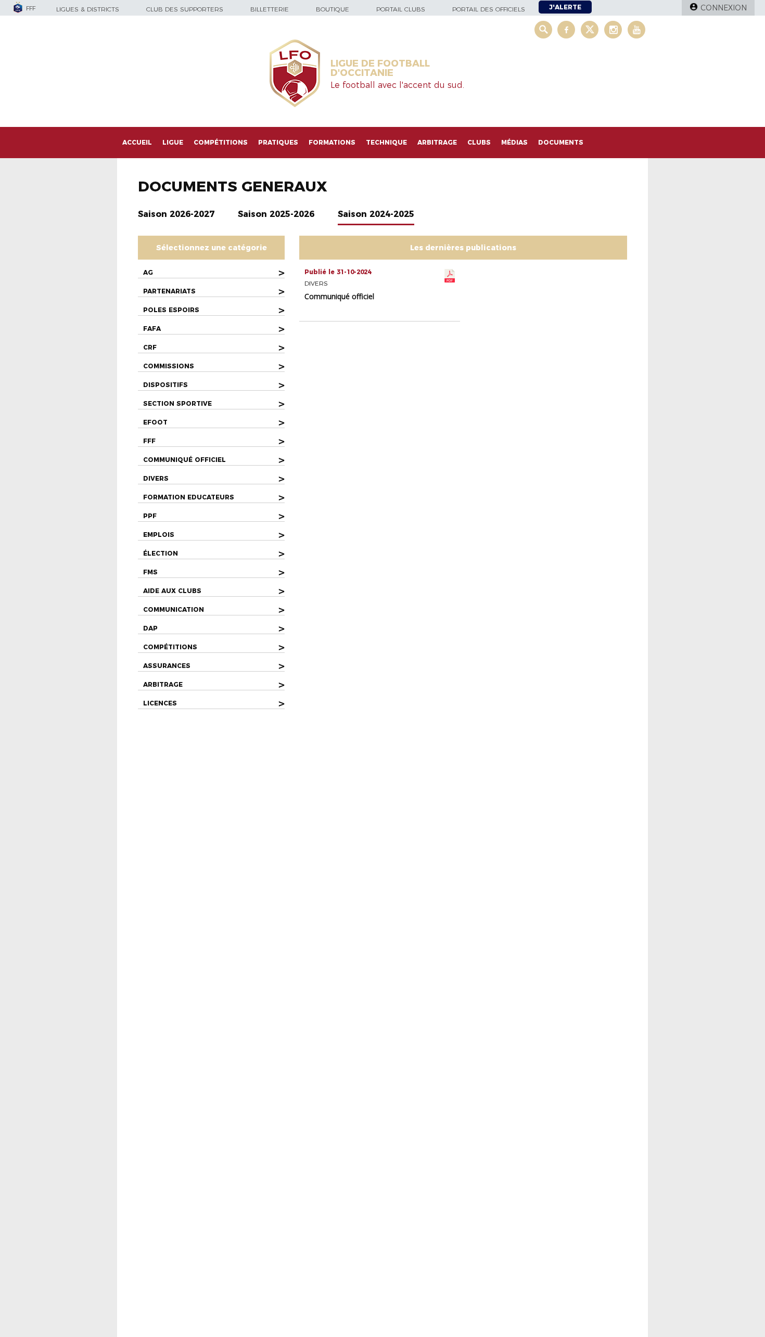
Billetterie (269, 9)
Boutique (332, 9)
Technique (386, 142)
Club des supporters (184, 9)
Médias (514, 142)
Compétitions (221, 142)
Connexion (723, 7)
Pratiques (278, 142)
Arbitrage (437, 142)
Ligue (172, 142)
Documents (560, 142)
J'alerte (565, 7)
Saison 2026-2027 (176, 214)
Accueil (137, 142)
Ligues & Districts (87, 9)
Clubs (479, 142)
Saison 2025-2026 (276, 214)
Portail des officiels (488, 9)
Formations (332, 142)
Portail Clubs (400, 9)
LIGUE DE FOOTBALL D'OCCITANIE (380, 68)
